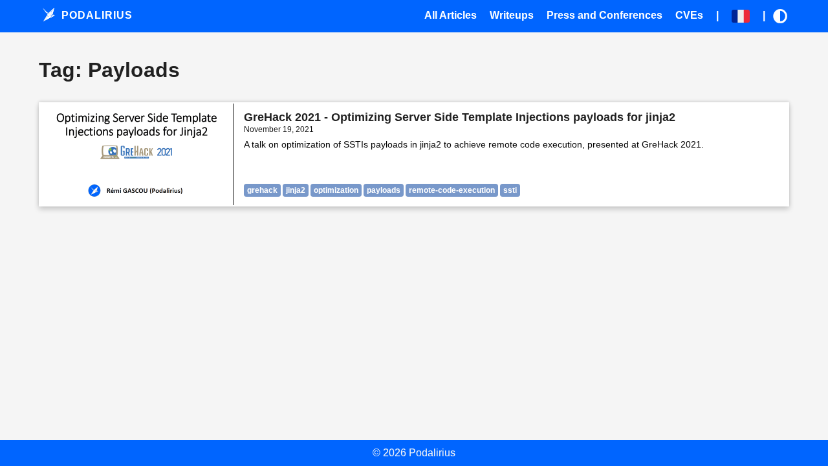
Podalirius (95, 15)
